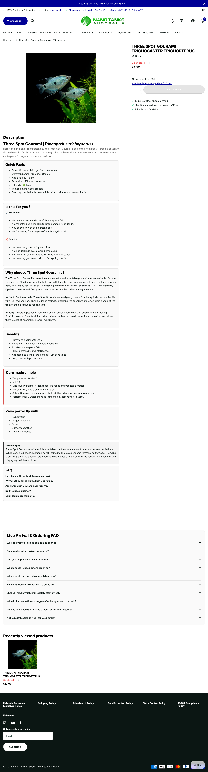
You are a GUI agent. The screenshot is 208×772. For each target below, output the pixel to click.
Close (204, 3)
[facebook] (20, 722)
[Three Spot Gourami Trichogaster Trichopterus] (22, 654)
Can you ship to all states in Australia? (28, 559)
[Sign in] (194, 21)
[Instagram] (4, 722)
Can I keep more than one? (20, 495)
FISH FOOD (105, 32)
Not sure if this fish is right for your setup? (31, 617)
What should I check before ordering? (28, 567)
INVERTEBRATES (63, 32)
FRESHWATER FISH (37, 32)
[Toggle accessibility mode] (203, 10)
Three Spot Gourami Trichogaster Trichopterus (21, 674)
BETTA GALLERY (12, 32)
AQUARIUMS (125, 32)
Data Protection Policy (120, 703)
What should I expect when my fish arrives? (32, 576)
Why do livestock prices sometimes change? (32, 542)
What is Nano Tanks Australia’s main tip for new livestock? (40, 609)
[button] (172, 21)
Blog (177, 32)
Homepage (8, 40)
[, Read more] (183, 21)
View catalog (14, 20)
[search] (32, 21)
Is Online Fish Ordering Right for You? (152, 83)
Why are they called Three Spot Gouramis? (29, 480)
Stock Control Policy (154, 703)
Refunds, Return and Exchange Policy (14, 704)
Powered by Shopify (48, 766)
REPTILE (164, 32)
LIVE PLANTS (86, 32)
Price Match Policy (83, 703)
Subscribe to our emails (16, 729)
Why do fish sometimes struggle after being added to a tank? (41, 601)
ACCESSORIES (146, 32)
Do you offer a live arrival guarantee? (28, 551)
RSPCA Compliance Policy (188, 704)
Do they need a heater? (18, 490)
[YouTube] (13, 723)
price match (55, 10)
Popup (148, 62)
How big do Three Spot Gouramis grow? (27, 476)
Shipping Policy (47, 703)
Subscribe (15, 746)
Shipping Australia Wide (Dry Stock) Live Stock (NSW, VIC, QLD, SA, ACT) (106, 10)
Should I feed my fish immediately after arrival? (33, 593)
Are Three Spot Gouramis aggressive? (26, 485)
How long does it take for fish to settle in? (30, 584)
